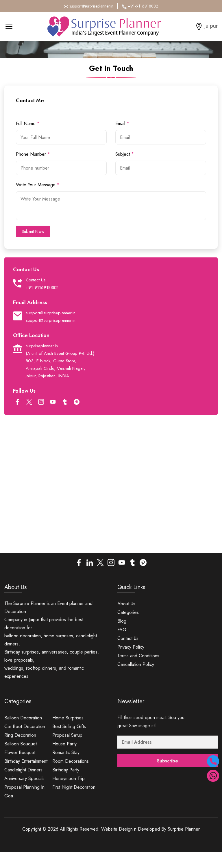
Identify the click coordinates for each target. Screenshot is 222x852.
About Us (126, 603)
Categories (128, 612)
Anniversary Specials (24, 778)
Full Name (28, 123)
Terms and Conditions (138, 655)
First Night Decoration (73, 787)
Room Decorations (70, 761)
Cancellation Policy (135, 664)
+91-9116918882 (143, 6)
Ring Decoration (20, 735)
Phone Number (33, 154)
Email (122, 123)
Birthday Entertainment (25, 761)
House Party (64, 743)
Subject (124, 154)
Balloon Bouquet (20, 743)
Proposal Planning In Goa (24, 791)
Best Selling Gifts (69, 726)
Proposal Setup (67, 735)
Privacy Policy (130, 647)
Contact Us (127, 638)
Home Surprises (68, 717)
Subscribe (167, 761)
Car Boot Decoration (24, 726)
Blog (121, 621)
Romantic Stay (65, 752)
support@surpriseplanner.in (91, 6)
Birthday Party (65, 769)
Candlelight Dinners (23, 769)
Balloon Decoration (23, 717)
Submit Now (33, 231)
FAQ (121, 629)
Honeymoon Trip (68, 778)
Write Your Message (38, 184)
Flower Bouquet (19, 752)
